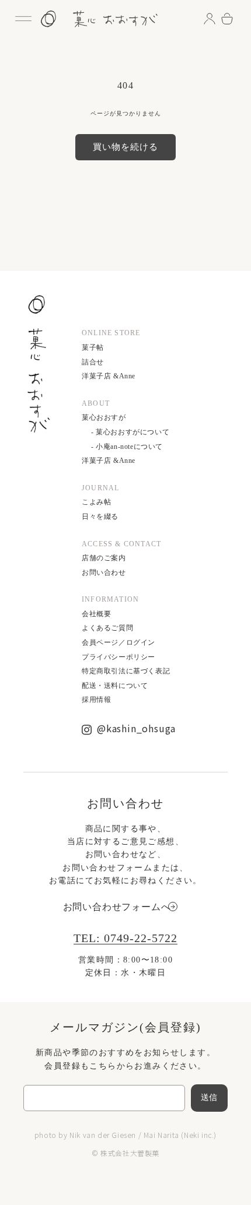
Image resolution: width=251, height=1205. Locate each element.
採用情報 (96, 699)
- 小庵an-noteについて (127, 446)
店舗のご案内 (104, 558)
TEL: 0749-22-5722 (125, 938)
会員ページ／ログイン (118, 642)
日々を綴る (100, 516)
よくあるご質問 (107, 628)
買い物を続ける (125, 147)
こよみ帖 (96, 502)
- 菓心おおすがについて (130, 432)
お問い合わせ (104, 572)
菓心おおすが (104, 417)
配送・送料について (115, 685)
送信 (209, 1097)
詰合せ (93, 362)
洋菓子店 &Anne (108, 376)
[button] (23, 18)
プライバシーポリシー (118, 657)
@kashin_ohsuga (136, 728)
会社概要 (96, 614)
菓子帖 (93, 347)
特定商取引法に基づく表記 (126, 671)
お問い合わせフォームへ (117, 907)
